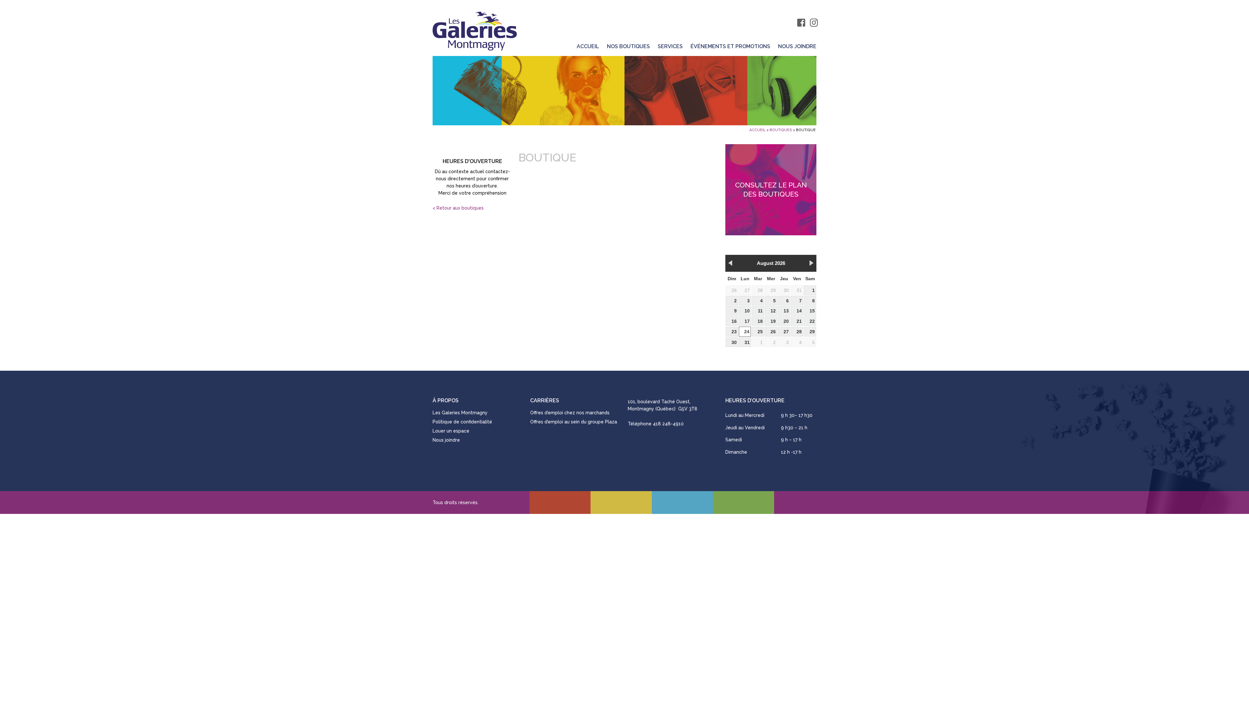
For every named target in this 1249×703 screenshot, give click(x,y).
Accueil (588, 46)
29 (773, 290)
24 (746, 331)
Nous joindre (797, 46)
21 (799, 321)
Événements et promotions (730, 46)
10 (747, 310)
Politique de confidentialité (462, 421)
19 (773, 321)
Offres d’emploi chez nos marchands (570, 412)
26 (734, 290)
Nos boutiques (628, 46)
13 (786, 310)
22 (812, 321)
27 (747, 290)
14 (799, 310)
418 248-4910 (668, 423)
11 (760, 310)
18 (760, 321)
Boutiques (781, 130)
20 (786, 321)
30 (786, 290)
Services (670, 46)
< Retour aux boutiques (458, 208)
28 (760, 290)
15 (812, 310)
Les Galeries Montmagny (460, 412)
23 (734, 331)
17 (747, 321)
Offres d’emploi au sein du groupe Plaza (573, 421)
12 (773, 310)
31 (799, 290)
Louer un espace (451, 431)
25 (760, 331)
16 (734, 321)
